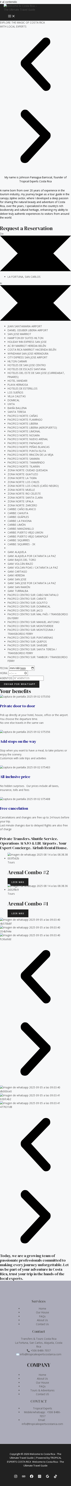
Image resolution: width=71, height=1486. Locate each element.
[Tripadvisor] (23, 1477)
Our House (42, 1312)
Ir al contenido (8, 2)
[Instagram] (15, 1477)
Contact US (42, 1394)
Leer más (18, 882)
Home (42, 1308)
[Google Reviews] (47, 1477)
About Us (42, 1320)
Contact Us (42, 1324)
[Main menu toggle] (11, 16)
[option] (39, 277)
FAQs (42, 1316)
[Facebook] (31, 1477)
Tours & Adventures (42, 1390)
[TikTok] (55, 1477)
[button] (35, 65)
